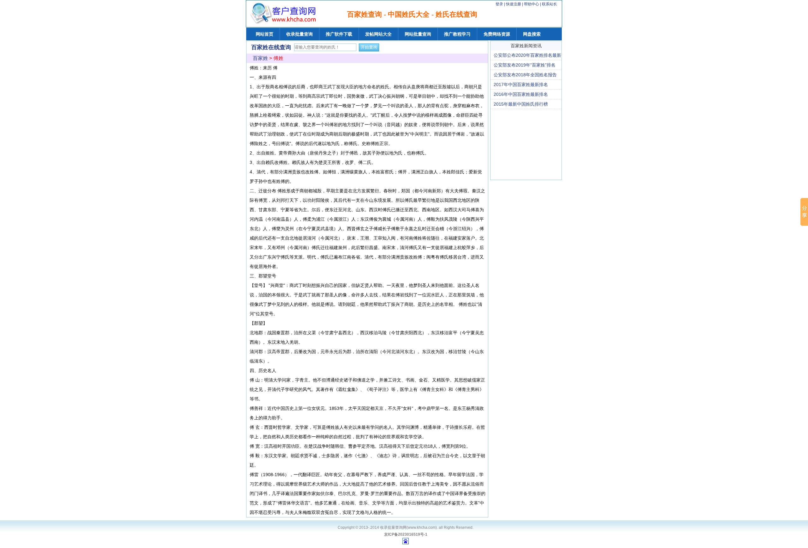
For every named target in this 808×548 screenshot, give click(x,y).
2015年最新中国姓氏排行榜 (521, 104)
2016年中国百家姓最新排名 (521, 94)
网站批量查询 (418, 34)
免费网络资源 (497, 34)
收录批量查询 (299, 34)
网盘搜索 (532, 34)
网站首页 (264, 34)
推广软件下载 (339, 34)
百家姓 (260, 58)
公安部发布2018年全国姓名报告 (525, 74)
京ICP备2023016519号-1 (405, 534)
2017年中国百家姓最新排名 (521, 84)
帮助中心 (532, 4)
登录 (499, 4)
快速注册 (513, 4)
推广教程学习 (457, 34)
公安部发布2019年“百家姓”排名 (525, 64)
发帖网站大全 (378, 34)
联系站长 (549, 4)
